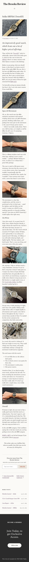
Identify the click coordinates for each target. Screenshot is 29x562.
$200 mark (13, 82)
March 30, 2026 (23, 508)
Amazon (15, 437)
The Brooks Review (14, 4)
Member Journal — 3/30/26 (9, 508)
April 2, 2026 (24, 498)
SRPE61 (4, 60)
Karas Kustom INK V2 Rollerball (8, 477)
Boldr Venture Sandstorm (20, 477)
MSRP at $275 (6, 435)
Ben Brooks (6, 38)
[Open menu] (14, 8)
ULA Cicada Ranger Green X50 (10, 498)
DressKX (16, 53)
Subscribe (22, 467)
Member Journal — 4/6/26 (9, 494)
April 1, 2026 (24, 503)
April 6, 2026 (24, 494)
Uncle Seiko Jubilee (10, 282)
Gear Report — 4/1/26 (8, 503)
